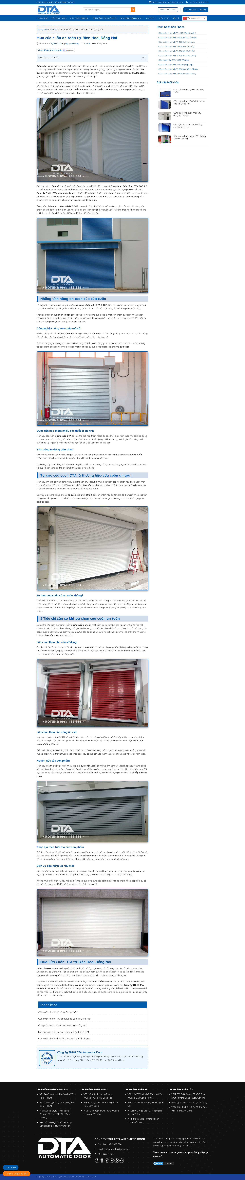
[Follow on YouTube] (121, 1160)
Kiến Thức (164, 18)
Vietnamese (193, 18)
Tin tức (53, 29)
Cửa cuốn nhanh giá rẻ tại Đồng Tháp (58, 1012)
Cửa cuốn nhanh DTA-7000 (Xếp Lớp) (175, 64)
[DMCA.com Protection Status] (163, 1163)
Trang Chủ (42, 18)
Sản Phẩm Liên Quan (130, 18)
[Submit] (133, 9)
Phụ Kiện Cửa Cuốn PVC (105, 18)
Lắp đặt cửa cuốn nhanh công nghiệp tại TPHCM (63, 1032)
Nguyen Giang (72, 43)
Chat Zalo (11, 1167)
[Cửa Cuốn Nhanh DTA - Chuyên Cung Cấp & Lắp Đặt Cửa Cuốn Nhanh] (58, 9)
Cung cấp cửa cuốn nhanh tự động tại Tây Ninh (62, 1025)
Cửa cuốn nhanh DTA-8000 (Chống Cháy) (178, 69)
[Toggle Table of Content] (142, 58)
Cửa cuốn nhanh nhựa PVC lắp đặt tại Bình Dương (64, 1038)
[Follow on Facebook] (97, 1160)
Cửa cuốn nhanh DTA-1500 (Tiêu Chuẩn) (177, 33)
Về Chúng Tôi (58, 18)
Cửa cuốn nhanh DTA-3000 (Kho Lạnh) (176, 42)
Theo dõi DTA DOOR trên (50, 50)
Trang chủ (43, 29)
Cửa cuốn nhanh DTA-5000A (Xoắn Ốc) (176, 51)
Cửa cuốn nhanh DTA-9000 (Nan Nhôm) (177, 73)
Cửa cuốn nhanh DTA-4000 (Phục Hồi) (176, 46)
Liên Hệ (175, 18)
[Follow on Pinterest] (116, 1160)
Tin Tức (150, 18)
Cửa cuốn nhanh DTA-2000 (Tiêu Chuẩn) (177, 37)
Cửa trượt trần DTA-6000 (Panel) (173, 60)
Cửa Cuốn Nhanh (79, 18)
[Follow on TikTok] (107, 1160)
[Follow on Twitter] (112, 1160)
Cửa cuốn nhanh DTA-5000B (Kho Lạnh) (177, 55)
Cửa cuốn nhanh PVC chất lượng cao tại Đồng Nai (64, 1018)
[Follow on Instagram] (102, 1160)
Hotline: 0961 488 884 (17, 1173)
